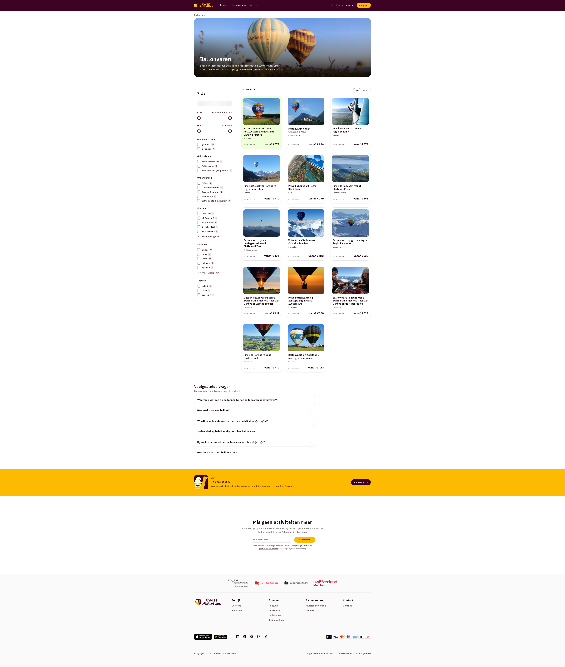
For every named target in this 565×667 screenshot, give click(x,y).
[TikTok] (266, 636)
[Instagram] (258, 636)
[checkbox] (198, 144)
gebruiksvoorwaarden (268, 549)
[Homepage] (204, 5)
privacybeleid (301, 546)
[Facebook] (244, 636)
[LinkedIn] (237, 636)
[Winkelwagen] (332, 5)
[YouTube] (251, 636)
